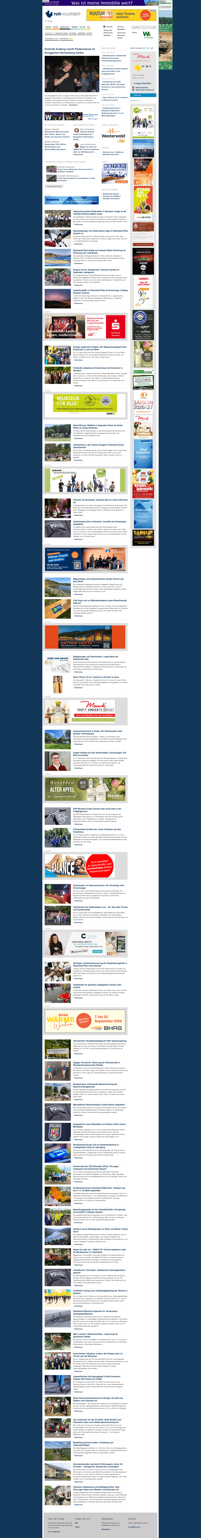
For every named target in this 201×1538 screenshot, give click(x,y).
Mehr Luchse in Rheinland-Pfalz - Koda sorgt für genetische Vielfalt (95, 1335)
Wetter (89, 33)
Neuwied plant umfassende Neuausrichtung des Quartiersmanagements (114, 58)
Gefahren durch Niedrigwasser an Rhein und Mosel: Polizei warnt (100, 1230)
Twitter (77, 1527)
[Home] (46, 21)
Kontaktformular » (134, 1527)
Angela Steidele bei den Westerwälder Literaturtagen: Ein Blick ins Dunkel (99, 754)
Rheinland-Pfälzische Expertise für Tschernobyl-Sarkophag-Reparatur (95, 1312)
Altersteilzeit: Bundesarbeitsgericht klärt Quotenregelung (99, 1040)
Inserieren (120, 27)
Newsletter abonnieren (111, 154)
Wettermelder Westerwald (145, 90)
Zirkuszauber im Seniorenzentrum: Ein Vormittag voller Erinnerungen (98, 886)
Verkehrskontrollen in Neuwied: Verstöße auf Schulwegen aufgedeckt (99, 522)
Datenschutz (121, 33)
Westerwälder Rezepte (111, 194)
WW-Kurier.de (108, 33)
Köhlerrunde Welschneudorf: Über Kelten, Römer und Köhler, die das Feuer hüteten (57, 134)
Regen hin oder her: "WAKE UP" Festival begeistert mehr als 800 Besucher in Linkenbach (99, 1250)
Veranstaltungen (61, 33)
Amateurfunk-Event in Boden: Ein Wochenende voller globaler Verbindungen (97, 732)
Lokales (48, 33)
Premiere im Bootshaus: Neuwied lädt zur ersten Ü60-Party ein (100, 501)
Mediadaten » (106, 1529)
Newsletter (107, 35)
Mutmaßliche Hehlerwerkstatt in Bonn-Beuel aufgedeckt (99, 1104)
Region (48, 27)
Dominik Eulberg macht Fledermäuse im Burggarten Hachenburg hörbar (70, 50)
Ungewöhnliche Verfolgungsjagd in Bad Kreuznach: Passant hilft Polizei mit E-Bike (97, 1377)
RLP (88, 27)
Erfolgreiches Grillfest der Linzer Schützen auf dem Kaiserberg (97, 830)
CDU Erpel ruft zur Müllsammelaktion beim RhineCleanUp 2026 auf (100, 601)
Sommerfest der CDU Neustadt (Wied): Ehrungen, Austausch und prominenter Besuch (96, 1167)
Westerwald (52, 39)
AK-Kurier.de (108, 30)
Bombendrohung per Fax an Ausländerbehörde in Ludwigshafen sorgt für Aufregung (96, 1146)
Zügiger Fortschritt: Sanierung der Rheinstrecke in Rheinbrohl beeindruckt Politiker (96, 1063)
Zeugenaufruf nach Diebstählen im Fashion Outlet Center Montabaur (99, 1125)
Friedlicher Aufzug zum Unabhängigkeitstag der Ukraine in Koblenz (100, 1292)
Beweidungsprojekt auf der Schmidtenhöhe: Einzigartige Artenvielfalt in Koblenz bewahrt (99, 1210)
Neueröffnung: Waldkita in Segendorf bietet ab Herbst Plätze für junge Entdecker (98, 426)
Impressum (121, 35)
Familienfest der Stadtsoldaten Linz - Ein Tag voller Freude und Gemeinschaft (100, 908)
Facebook (109, 27)
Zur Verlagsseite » (54, 1531)
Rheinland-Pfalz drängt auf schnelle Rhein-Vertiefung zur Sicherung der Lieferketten (99, 251)
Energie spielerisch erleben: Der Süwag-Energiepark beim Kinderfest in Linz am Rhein (100, 348)
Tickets (134, 32)
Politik (56, 27)
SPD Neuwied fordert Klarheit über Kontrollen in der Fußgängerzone (115, 71)
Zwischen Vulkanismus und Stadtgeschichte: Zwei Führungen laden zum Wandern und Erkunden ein (96, 1488)
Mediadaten (121, 29)
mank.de (137, 95)
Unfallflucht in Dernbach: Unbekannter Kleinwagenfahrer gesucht (99, 1271)
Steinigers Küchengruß (111, 198)
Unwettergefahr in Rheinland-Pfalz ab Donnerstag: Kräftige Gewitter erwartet (100, 291)
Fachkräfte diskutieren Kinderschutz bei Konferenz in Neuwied (97, 369)
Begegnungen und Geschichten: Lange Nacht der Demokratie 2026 (95, 657)
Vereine (74, 27)
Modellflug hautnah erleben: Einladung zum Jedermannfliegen (93, 1443)
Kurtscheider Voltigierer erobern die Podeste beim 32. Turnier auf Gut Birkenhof (98, 1354)
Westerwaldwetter (142, 87)
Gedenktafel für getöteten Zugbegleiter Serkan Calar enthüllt (97, 986)
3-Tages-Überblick (142, 83)
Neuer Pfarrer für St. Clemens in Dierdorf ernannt (96, 677)
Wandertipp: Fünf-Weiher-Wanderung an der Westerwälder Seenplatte (56, 146)
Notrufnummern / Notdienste (113, 152)
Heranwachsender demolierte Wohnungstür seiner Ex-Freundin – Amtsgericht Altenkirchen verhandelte (98, 1465)
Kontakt (120, 38)
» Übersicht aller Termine (54, 186)
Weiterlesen (73, 105)
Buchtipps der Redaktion (112, 196)
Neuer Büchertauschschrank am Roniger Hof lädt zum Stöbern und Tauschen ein (98, 1399)
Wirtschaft (65, 27)
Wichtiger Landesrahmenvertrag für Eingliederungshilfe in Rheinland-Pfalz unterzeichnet (100, 964)
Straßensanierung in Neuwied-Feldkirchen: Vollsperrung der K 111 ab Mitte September (99, 1189)
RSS (76, 1523)
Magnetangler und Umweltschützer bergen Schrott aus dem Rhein (98, 580)
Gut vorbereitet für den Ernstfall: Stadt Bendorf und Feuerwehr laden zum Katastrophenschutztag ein (97, 1421)
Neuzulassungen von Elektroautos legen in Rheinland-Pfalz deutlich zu (100, 232)
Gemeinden (81, 33)
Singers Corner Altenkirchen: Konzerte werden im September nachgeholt (96, 271)
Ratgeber (72, 33)
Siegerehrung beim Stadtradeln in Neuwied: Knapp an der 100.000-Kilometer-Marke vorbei (99, 212)
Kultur (82, 27)
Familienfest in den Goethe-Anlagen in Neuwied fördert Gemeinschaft (98, 446)
